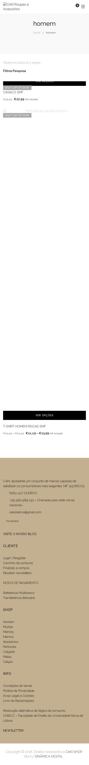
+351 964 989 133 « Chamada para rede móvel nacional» (42, 502)
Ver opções (44, 81)
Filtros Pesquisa (14, 71)
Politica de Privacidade (18, 691)
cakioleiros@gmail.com (25, 512)
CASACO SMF (13, 92)
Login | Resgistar (14, 558)
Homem (8, 622)
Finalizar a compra (16, 568)
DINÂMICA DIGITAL (48, 756)
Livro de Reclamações (18, 701)
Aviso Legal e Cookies (19, 696)
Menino (8, 637)
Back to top (79, 754)
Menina (8, 632)
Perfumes (9, 647)
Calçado (9, 652)
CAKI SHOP (73, 752)
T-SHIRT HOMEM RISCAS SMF (24, 426)
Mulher (8, 627)
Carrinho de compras (18, 563)
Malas (7, 657)
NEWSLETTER (13, 730)
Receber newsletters (17, 573)
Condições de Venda (17, 686)
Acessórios (10, 642)
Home (36, 32)
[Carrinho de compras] (73, 7)
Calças (8, 662)
